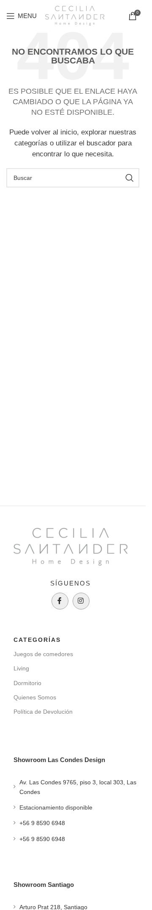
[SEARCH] (129, 177)
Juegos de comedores (43, 654)
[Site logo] (74, 14)
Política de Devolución (43, 711)
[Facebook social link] (60, 601)
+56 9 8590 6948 (42, 823)
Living (21, 668)
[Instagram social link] (81, 601)
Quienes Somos (35, 697)
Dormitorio (27, 683)
